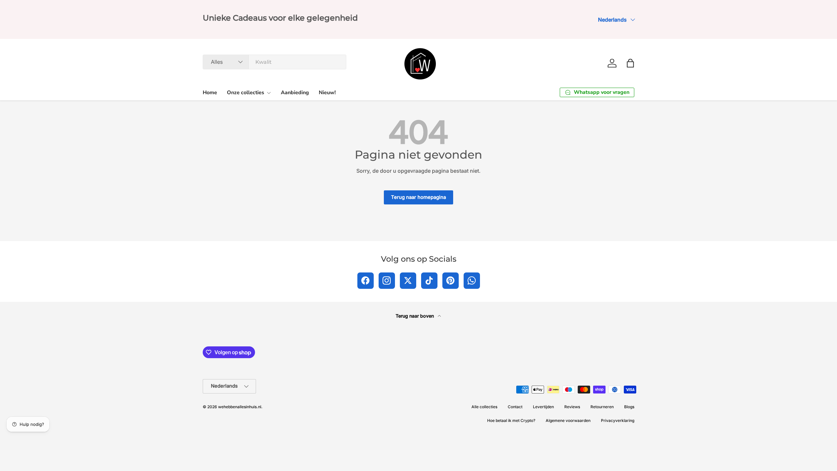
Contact (515, 406)
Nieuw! (327, 92)
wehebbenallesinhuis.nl (239, 406)
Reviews (572, 406)
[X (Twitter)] (408, 280)
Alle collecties (484, 406)
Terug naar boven (415, 316)
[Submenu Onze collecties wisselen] (269, 93)
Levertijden (543, 406)
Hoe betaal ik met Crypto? (511, 420)
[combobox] (274, 62)
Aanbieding (295, 92)
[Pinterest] (450, 280)
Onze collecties (245, 92)
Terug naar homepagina (418, 197)
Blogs (629, 406)
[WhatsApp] (472, 280)
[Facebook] (365, 280)
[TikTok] (429, 280)
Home (210, 92)
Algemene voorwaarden (568, 420)
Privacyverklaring (617, 420)
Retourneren (602, 406)
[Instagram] (387, 280)
